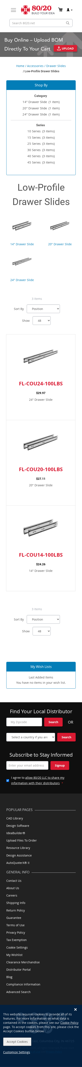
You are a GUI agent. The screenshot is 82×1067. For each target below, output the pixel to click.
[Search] (67, 23)
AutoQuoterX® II (17, 863)
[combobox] (41, 23)
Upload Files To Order (21, 840)
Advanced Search (18, 992)
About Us (12, 888)
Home (20, 66)
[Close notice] (75, 1009)
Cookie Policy (69, 1023)
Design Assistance (19, 855)
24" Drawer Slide (41, 114)
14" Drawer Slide (41, 102)
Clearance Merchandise (23, 962)
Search (53, 722)
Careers (11, 895)
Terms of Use (15, 925)
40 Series (41, 156)
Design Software (17, 826)
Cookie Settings (17, 947)
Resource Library (18, 848)
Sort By (19, 309)
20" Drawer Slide (41, 108)
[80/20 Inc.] (38, 10)
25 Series (41, 143)
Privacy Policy (15, 932)
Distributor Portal (18, 970)
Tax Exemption (16, 940)
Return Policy (15, 910)
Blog (9, 977)
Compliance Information (23, 984)
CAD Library (14, 818)
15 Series (41, 137)
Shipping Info (15, 903)
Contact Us (13, 881)
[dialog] (41, 1036)
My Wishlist (14, 955)
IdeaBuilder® (15, 833)
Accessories (35, 66)
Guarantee (13, 918)
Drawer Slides (56, 66)
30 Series (41, 150)
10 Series (41, 131)
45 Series (41, 162)
